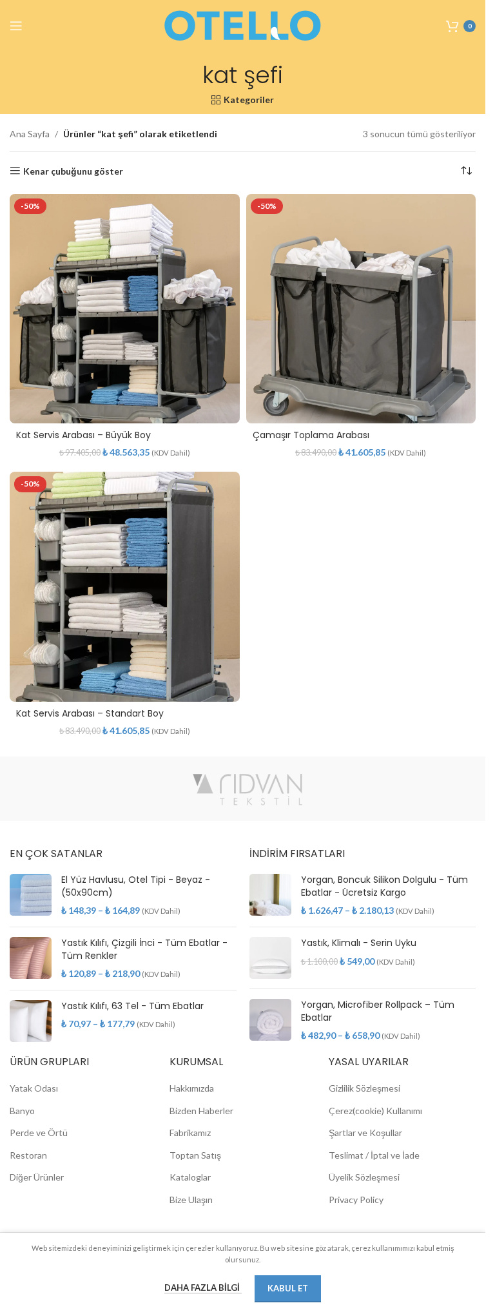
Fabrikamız (190, 1132)
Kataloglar (190, 1177)
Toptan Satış (195, 1155)
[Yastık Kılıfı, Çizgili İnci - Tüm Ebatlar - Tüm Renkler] (31, 958)
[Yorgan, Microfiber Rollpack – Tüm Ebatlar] (270, 1020)
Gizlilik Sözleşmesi (364, 1088)
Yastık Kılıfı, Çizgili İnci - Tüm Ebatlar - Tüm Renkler (144, 949)
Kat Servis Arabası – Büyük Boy (83, 435)
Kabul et (287, 1288)
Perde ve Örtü (39, 1132)
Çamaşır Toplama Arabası (311, 435)
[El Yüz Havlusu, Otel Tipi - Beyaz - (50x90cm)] (31, 895)
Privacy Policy (356, 1199)
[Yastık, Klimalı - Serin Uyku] (270, 958)
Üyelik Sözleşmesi (364, 1177)
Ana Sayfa (30, 133)
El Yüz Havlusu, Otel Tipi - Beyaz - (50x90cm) (135, 886)
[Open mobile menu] (16, 26)
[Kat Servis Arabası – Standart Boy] (125, 587)
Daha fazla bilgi (203, 1287)
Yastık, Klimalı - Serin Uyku (358, 943)
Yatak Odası (34, 1088)
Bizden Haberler (201, 1110)
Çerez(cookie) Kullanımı (375, 1110)
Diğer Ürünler (37, 1177)
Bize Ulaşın (191, 1199)
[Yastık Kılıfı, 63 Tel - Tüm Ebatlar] (31, 1021)
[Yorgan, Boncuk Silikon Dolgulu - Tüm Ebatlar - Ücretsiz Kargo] (270, 895)
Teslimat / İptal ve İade (374, 1155)
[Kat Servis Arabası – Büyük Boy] (125, 309)
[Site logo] (243, 24)
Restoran (28, 1155)
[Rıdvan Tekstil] (247, 789)
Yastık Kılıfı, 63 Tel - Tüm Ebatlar (132, 1006)
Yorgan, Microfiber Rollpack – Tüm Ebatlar (377, 1011)
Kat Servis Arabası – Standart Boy (90, 713)
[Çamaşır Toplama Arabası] (361, 309)
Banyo (22, 1110)
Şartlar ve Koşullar (365, 1132)
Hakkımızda (192, 1088)
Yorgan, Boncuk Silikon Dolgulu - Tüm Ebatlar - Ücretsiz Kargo (384, 886)
